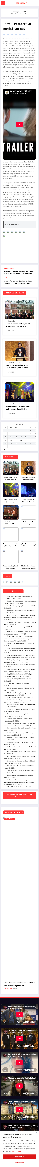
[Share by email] (25, 35)
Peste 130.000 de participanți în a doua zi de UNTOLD (21, 606)
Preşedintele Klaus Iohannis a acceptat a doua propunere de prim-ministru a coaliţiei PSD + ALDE (19, 272)
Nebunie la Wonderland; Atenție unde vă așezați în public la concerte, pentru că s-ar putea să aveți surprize (10, 501)
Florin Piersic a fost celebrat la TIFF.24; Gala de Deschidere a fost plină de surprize (10, 523)
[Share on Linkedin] (21, 35)
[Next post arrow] (34, 282)
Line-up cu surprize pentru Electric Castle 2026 (19, 678)
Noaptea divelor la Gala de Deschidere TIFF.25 (19, 683)
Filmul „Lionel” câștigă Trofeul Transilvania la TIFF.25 (21, 664)
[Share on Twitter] (9, 35)
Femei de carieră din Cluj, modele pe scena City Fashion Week (10, 479)
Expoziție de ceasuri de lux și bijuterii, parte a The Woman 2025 (10, 545)
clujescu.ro (21, 3)
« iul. (4, 449)
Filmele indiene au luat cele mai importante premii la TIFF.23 (28, 567)
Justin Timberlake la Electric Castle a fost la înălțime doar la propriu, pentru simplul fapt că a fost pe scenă (28, 501)
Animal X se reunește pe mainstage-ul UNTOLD (19, 627)
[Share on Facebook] (5, 35)
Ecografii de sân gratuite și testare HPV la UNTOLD (20, 643)
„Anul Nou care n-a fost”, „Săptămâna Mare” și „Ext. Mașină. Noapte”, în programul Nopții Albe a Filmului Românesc (28, 545)
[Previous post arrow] (34, 271)
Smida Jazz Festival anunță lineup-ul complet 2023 (19, 984)
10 (5, 437)
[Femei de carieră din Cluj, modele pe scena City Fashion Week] (19, 309)
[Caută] (36, 3)
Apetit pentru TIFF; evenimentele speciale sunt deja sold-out (28, 523)
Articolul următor (9, 278)
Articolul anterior (9, 268)
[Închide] (36, 1132)
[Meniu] (3, 3)
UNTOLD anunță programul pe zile (16, 697)
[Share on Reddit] (13, 35)
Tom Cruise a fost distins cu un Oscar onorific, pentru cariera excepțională (28, 479)
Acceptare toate (19, 1157)
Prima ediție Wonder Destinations (15, 787)
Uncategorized (9, 818)
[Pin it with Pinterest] (17, 35)
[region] (19, 1149)
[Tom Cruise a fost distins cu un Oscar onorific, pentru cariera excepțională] (19, 351)
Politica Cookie (16, 1151)
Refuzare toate (19, 1162)
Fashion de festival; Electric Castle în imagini (10, 567)
